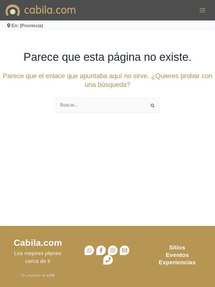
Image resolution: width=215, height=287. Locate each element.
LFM (50, 275)
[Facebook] (101, 250)
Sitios (177, 247)
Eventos (177, 255)
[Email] (124, 250)
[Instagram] (113, 250)
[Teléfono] (108, 260)
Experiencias (177, 262)
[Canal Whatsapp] (89, 250)
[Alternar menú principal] (202, 10)
